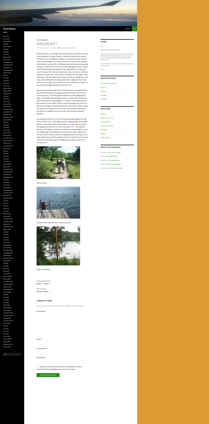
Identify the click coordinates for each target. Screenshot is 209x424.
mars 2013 (6, 161)
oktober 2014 (7, 114)
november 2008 (8, 284)
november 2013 (8, 140)
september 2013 (8, 146)
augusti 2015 (7, 93)
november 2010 (8, 221)
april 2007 (6, 334)
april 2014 (6, 127)
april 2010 (6, 240)
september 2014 (8, 117)
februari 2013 (7, 164)
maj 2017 (6, 49)
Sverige (103, 133)
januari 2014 (7, 135)
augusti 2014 (7, 120)
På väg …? (104, 91)
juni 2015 (6, 96)
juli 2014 (5, 122)
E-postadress (42, 348)
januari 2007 (7, 341)
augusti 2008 (7, 292)
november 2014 (8, 112)
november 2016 (8, 65)
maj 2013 (6, 156)
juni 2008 (6, 297)
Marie (54, 48)
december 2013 (8, 138)
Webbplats (41, 357)
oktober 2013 (7, 143)
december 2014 (8, 109)
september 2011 (8, 198)
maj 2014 (6, 125)
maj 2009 (6, 268)
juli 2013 (5, 151)
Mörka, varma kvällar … (114, 164)
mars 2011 (6, 211)
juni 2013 (6, 153)
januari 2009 (7, 279)
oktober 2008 (7, 287)
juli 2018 (5, 44)
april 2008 (6, 302)
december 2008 (8, 281)
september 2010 (8, 227)
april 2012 (6, 182)
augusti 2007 (7, 323)
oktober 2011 (7, 195)
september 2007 (8, 321)
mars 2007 (6, 336)
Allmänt (103, 114)
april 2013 (6, 159)
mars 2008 (6, 305)
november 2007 (8, 315)
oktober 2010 (7, 224)
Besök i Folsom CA (107, 118)
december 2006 (8, 344)
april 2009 (6, 271)
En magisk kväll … (113, 156)
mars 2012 (6, 185)
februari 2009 (7, 276)
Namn (39, 339)
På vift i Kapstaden (107, 126)
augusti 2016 (7, 73)
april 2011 (6, 208)
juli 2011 (5, 200)
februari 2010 (7, 245)
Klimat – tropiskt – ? (44, 282)
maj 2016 (6, 80)
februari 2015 (7, 104)
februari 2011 (7, 214)
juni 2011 (6, 203)
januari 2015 (7, 106)
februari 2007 (7, 339)
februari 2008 (7, 307)
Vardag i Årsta (105, 137)
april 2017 (6, 52)
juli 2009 (5, 263)
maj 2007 (6, 331)
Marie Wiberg (9, 29)
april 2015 (6, 99)
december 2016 (8, 62)
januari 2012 (7, 187)
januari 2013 (7, 167)
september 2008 (8, 289)
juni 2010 (6, 234)
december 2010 (8, 219)
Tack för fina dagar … (115, 152)
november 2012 (8, 172)
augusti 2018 (7, 41)
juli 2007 (5, 326)
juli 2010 (5, 232)
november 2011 (8, 193)
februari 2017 (7, 57)
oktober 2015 (7, 91)
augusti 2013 (7, 148)
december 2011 (8, 190)
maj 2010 (6, 237)
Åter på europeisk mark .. (109, 83)
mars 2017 (6, 54)
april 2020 (6, 36)
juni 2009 (6, 266)
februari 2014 (7, 133)
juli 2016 (5, 75)
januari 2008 (7, 310)
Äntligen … (104, 99)
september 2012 (8, 177)
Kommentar (42, 311)
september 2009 (8, 258)
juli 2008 (5, 294)
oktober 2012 (7, 174)
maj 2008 (6, 300)
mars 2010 (6, 242)
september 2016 (8, 70)
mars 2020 (6, 39)
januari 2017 (7, 59)
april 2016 (6, 83)
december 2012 (8, 169)
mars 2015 (6, 101)
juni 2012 (6, 180)
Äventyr (128, 28)
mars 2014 (6, 130)
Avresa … (104, 87)
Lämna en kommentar (67, 48)
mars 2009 (6, 274)
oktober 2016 (7, 67)
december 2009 (8, 250)
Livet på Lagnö (42, 40)
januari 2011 (7, 216)
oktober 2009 (7, 255)
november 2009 (8, 253)
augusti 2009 (7, 260)
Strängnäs (104, 130)
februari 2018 (7, 46)
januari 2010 (7, 247)
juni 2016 (6, 78)
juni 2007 (6, 328)
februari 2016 (7, 88)
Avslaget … (104, 95)
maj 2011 (6, 206)
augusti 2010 (7, 229)
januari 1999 (7, 347)
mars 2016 (6, 86)
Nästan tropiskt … (43, 290)
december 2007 (8, 313)
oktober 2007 (7, 318)
